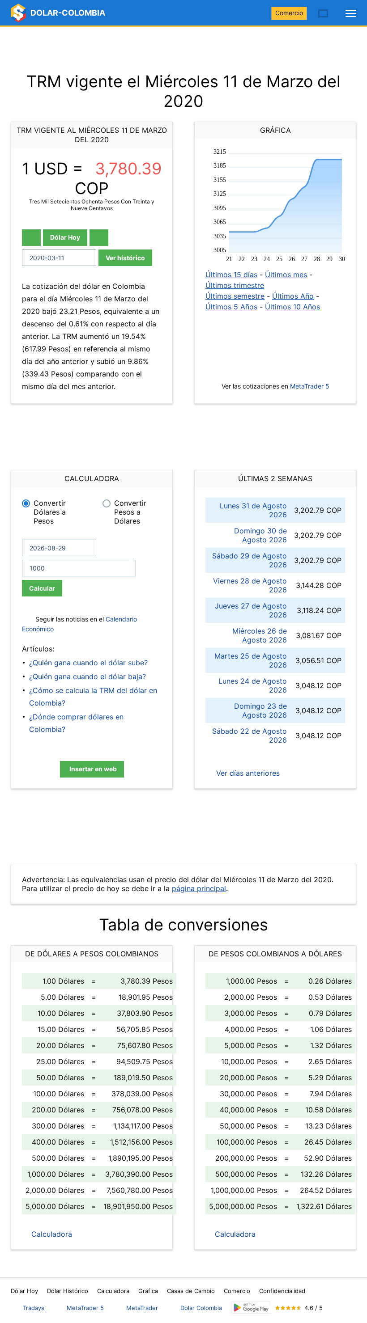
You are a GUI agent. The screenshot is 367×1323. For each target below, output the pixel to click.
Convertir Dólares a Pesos (50, 512)
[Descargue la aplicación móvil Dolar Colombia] (251, 1308)
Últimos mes (286, 274)
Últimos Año (293, 296)
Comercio (289, 13)
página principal (199, 888)
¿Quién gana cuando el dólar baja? (87, 676)
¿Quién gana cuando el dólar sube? (88, 662)
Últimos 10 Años (292, 306)
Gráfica (148, 1290)
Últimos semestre (235, 296)
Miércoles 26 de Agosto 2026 (259, 635)
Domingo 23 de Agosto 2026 (260, 710)
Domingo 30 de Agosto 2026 (260, 535)
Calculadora (50, 1234)
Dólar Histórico (67, 1290)
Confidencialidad (282, 1290)
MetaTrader (142, 1307)
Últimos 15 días (231, 274)
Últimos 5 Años (231, 306)
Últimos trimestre (234, 285)
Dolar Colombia (201, 1307)
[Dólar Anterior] (31, 237)
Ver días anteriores (247, 773)
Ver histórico (125, 258)
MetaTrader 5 (309, 386)
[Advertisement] (183, 49)
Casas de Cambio (191, 1290)
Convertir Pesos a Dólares (130, 512)
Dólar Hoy (65, 237)
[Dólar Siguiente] (99, 237)
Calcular (42, 588)
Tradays (33, 1307)
